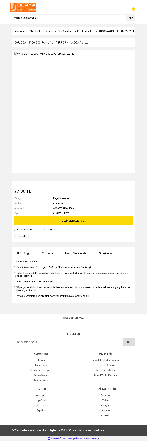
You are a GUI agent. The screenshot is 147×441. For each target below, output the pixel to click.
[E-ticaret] (73, 438)
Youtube (106, 410)
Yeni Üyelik (41, 395)
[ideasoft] (55, 438)
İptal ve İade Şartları (105, 370)
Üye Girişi (41, 400)
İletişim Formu (41, 380)
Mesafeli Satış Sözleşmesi (106, 360)
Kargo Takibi (41, 365)
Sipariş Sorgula (41, 375)
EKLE (129, 342)
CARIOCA (58, 203)
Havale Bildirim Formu (41, 370)
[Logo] (23, 7)
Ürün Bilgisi (24, 253)
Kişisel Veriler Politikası (105, 375)
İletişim (41, 360)
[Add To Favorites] (24, 229)
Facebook (106, 395)
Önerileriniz (106, 253)
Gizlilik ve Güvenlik (106, 365)
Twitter (105, 400)
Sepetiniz (41, 410)
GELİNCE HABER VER (74, 220)
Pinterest (105, 415)
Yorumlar (48, 253)
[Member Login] (124, 7)
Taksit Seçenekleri (76, 253)
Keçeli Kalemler (61, 198)
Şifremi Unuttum (41, 405)
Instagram (106, 405)
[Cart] (131, 7)
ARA (131, 18)
